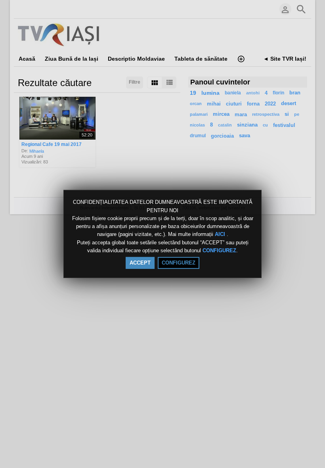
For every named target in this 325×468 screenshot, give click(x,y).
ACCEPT (140, 263)
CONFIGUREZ (219, 250)
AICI (221, 235)
